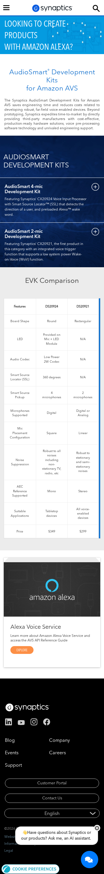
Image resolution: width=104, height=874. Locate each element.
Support (13, 765)
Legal (8, 850)
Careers (57, 752)
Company (59, 740)
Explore (21, 650)
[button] (30, 868)
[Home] (52, 8)
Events (11, 752)
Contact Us (52, 798)
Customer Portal (52, 783)
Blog (10, 740)
